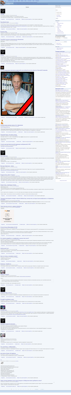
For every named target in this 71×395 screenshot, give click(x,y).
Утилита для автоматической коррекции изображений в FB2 (15, 144)
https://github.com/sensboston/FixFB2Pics (7, 146)
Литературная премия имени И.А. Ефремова (11, 125)
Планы (2, 55)
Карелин (60, 100)
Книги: (15, 2)
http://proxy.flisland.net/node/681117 (25, 276)
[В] (18, 4)
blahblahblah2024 (17, 207)
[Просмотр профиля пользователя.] (2, 13)
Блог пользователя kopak (10, 36)
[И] (24, 4)
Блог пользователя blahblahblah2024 (12, 224)
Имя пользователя (58, 7)
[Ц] (38, 4)
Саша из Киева (17, 200)
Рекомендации (60, 25)
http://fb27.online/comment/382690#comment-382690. (17, 314)
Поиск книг (58, 40)
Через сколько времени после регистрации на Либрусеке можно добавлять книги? (21, 380)
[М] (28, 4)
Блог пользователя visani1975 (11, 357)
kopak (16, 32)
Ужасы (65, 91)
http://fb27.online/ (31, 312)
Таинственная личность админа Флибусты (11, 206)
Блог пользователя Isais (10, 19)
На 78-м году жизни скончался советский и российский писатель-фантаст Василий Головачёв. (24, 70)
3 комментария (17, 19)
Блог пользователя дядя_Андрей (11, 117)
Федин (60, 128)
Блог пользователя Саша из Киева (11, 182)
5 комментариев (18, 36)
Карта (25, 0)
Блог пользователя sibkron (10, 172)
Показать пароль (59, 12)
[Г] (19, 4)
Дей (56, 125)
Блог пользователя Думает (10, 141)
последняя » (42, 389)
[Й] (25, 4)
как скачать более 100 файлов (8, 353)
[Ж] (22, 4)
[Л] (27, 4)
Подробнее (3, 19)
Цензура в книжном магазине (7, 324)
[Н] (29, 4)
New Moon (64, 142)
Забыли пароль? (58, 16)
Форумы (22, 0)
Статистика (29, 0)
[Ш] (40, 4)
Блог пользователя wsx (10, 350)
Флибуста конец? (4, 274)
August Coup (58, 138)
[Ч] (39, 4)
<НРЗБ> (2, 14)
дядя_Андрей (17, 71)
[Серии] (22, 2)
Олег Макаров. (58, 137)
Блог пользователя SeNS (10, 47)
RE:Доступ (64, 70)
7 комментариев (17, 296)
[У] (35, 4)
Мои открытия (3, 156)
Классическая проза (63, 108)
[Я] (44, 4)
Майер (61, 142)
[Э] (42, 4)
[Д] (20, 4)
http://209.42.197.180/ (23, 312)
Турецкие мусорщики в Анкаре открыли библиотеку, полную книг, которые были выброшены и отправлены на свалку (27, 199)
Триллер (67, 91)
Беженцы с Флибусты (5, 263)
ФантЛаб (2, 127)
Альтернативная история (63, 117)
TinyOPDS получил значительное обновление (11, 39)
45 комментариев (22, 224)
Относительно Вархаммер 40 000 (8, 227)
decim (57, 161)
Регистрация (58, 15)
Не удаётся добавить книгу (7, 299)
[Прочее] (46, 4)
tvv (15, 275)
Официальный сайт (7, 127)
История (62, 138)
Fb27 (1, 337)
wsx (16, 347)
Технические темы (60, 31)
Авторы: (15, 4)
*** (1, 360)
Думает (16, 135)
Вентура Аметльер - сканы (7, 166)
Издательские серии (60, 23)
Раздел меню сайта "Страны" (7, 174)
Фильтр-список (58, 43)
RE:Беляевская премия (62, 65)
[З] (23, 4)
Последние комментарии (60, 51)
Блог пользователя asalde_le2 (11, 386)
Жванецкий (61, 172)
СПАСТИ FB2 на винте (6, 292)
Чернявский (62, 152)
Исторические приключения (60, 130)
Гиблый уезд (66, 152)
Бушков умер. (3, 31)
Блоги (19, 0)
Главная (1, 5)
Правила (15, 0)
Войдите (23, 19)
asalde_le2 (16, 381)
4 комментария (17, 163)
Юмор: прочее (60, 173)
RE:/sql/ (61, 86)
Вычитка (59, 29)
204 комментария (19, 267)
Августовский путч (67, 137)
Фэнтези (57, 153)
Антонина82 (17, 126)
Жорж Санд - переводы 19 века (8, 185)
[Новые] (17, 2)
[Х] (37, 4)
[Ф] (36, 4)
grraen (16, 300)
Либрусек (9, 3)
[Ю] (43, 4)
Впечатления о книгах (60, 88)
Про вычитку (59, 30)
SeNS (16, 40)
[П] (31, 4)
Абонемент (37, 0)
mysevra (57, 142)
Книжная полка (10, 0)
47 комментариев (21, 245)
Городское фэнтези (63, 101)
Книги (57, 22)
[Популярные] (30, 2)
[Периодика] (26, 2)
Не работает (3, 310)
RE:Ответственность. (59, 69)
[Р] (32, 4)
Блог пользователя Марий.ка (10, 261)
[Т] (34, 4)
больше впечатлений (63, 180)
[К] (26, 4)
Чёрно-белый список (60, 48)
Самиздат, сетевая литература (60, 102)
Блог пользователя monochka (11, 377)
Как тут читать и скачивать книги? (8, 256)
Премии (59, 24)
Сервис (63, 137)
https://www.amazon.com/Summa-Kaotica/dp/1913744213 (9, 170)
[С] (33, 4)
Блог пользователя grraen (10, 303)
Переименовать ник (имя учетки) (8, 134)
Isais (16, 15)
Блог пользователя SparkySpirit (11, 195)
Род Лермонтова (4, 22)
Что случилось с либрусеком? (7, 346)
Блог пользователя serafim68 (10, 316)
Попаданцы (68, 101)
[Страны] (33, 2)
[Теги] (36, 2)
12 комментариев (18, 350)
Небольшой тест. (4, 248)
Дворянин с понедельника (62, 125)
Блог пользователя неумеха (10, 267)
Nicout (57, 100)
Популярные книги (59, 44)
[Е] (21, 4)
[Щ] (41, 4)
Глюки (33, 0)
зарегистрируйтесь (29, 19)
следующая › (36, 389)
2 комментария (18, 253)
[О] (30, 4)
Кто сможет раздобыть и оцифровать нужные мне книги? (14, 238)
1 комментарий (18, 141)
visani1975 (16, 354)
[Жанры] (20, 2)
